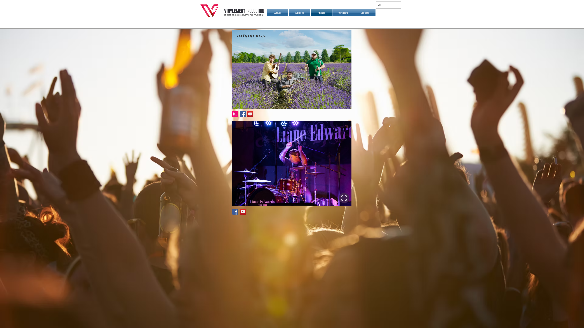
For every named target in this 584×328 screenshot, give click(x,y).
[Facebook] (243, 114)
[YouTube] (250, 114)
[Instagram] (235, 114)
